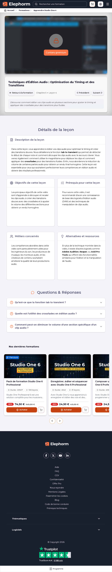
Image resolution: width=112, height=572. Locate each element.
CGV (57, 475)
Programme (58, 569)
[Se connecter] (100, 4)
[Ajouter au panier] (41, 410)
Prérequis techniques (57, 508)
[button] (52, 421)
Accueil (11, 10)
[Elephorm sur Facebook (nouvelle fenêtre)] (46, 455)
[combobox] (60, 4)
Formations (24, 10)
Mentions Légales (56, 492)
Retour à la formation (22, 93)
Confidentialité (57, 479)
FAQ (57, 471)
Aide (57, 467)
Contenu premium (56, 52)
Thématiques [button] (19, 518)
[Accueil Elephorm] (56, 443)
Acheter (23, 410)
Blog (57, 500)
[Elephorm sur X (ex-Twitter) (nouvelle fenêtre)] (53, 455)
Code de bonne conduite (57, 504)
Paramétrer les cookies (57, 496)
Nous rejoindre (57, 487)
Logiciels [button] (17, 530)
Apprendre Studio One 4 (45, 10)
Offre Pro (56, 483)
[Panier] (92, 4)
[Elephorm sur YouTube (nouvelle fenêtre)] (60, 455)
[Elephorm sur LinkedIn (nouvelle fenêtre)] (67, 455)
